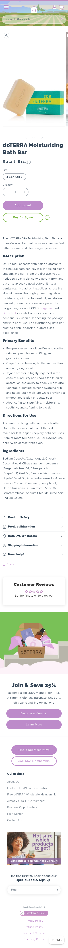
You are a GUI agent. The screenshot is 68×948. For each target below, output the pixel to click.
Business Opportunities (22, 807)
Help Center (15, 813)
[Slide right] (42, 138)
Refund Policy (34, 927)
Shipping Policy (34, 939)
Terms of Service (34, 933)
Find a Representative (34, 750)
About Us (13, 781)
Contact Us (14, 820)
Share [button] (10, 564)
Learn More (34, 724)
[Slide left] (26, 138)
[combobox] (34, 19)
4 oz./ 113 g (14, 176)
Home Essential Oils (37, 907)
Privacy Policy (34, 920)
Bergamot (46, 308)
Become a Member (34, 713)
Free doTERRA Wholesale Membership (32, 794)
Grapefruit (9, 313)
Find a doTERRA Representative (27, 788)
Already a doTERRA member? (26, 800)
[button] (34, 517)
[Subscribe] (57, 890)
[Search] (62, 19)
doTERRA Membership (34, 761)
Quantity (8, 184)
